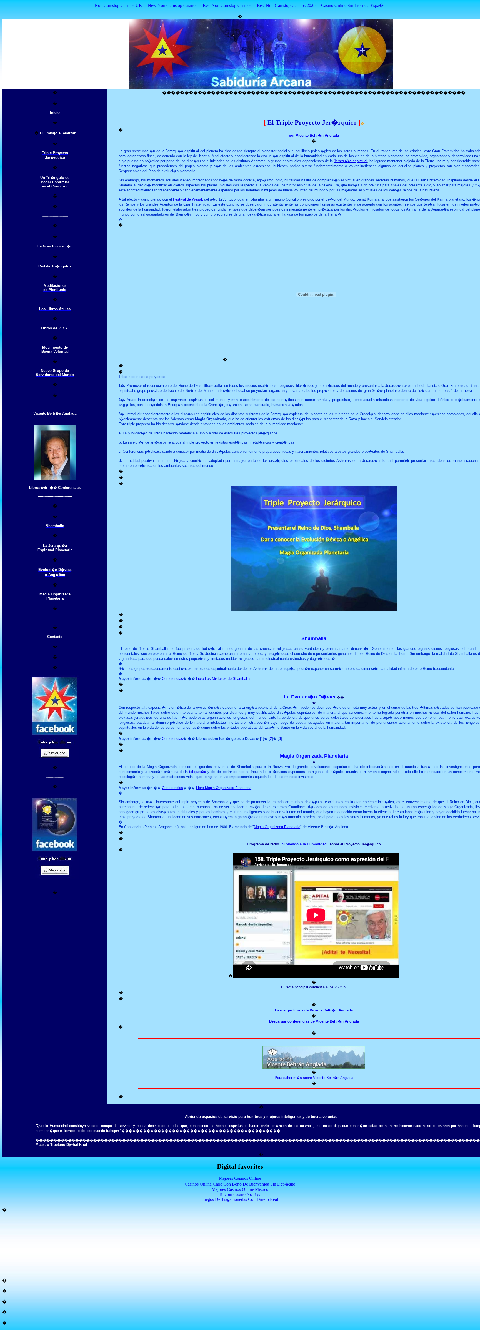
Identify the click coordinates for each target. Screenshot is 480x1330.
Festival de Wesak (188, 199)
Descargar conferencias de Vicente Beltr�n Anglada (314, 1021)
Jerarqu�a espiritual (350, 161)
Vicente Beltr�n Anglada (317, 135)
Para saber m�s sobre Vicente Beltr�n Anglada (314, 1078)
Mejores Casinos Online (240, 1178)
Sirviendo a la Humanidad (304, 844)
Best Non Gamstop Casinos (227, 5)
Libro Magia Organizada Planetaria (223, 788)
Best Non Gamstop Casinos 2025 (286, 5)
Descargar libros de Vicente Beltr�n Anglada (314, 1010)
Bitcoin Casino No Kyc (240, 1194)
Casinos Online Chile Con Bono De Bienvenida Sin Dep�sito (240, 1184)
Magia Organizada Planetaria (277, 827)
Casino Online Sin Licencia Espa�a (353, 5)
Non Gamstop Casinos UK (118, 5)
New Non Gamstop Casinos (172, 5)
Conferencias (172, 679)
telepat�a (197, 772)
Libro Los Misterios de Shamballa (223, 679)
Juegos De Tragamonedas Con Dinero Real (240, 1199)
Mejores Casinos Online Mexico (240, 1189)
